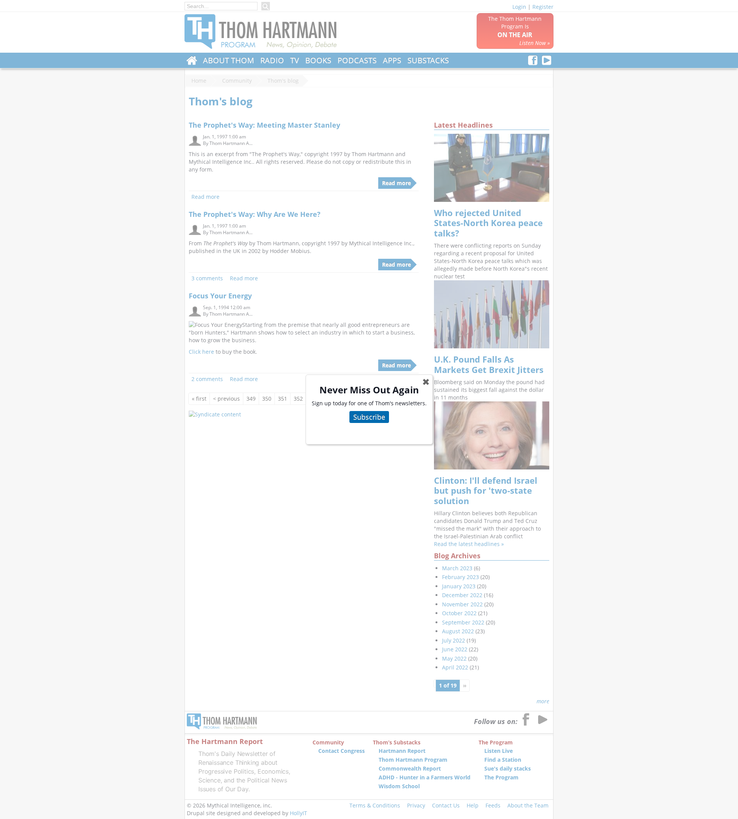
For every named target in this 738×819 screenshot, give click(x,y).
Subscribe (369, 416)
